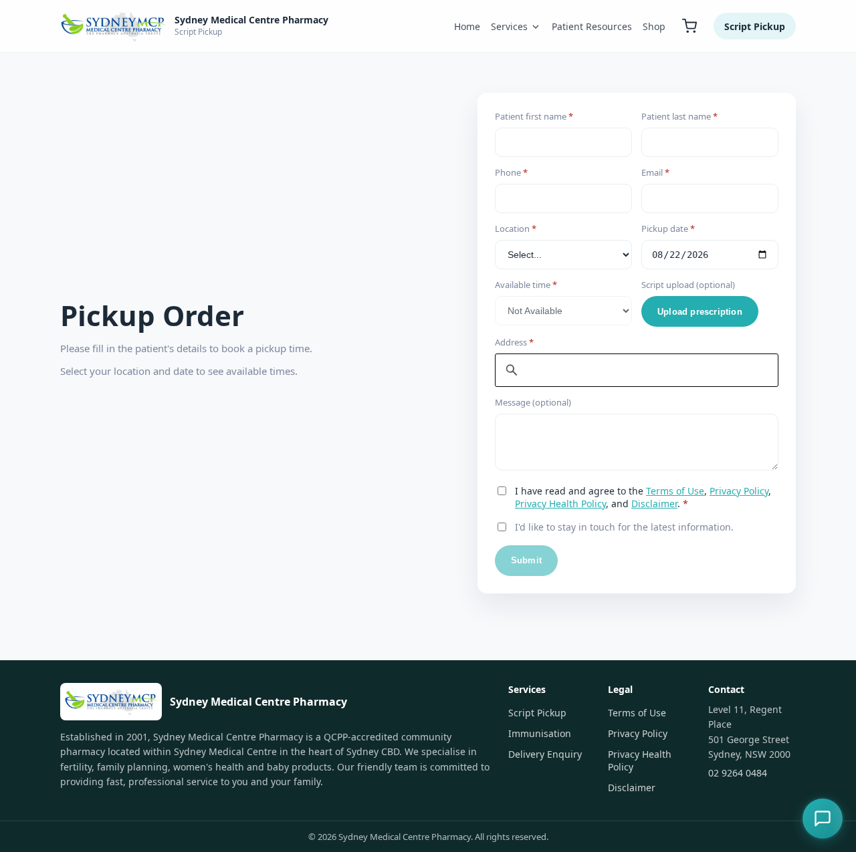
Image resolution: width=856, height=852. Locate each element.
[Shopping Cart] (689, 26)
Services (509, 26)
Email (655, 172)
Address (514, 342)
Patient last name (679, 116)
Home (467, 26)
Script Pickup (754, 26)
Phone (511, 172)
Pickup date (668, 229)
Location (515, 229)
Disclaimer (654, 503)
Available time (526, 285)
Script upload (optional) (688, 285)
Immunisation (539, 733)
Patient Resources (592, 26)
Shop (654, 26)
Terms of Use (675, 490)
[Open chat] (822, 819)
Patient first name (534, 116)
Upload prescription (699, 312)
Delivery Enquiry (545, 754)
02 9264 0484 (737, 772)
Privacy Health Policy (560, 503)
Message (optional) (533, 402)
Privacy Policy (739, 490)
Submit (526, 560)
